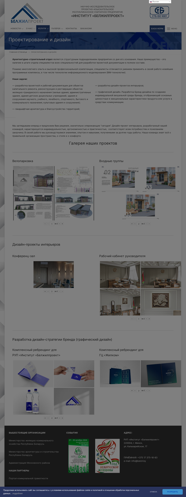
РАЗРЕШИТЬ (172, 492)
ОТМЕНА (153, 492)
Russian (155, 2)
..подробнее (17, 493)
